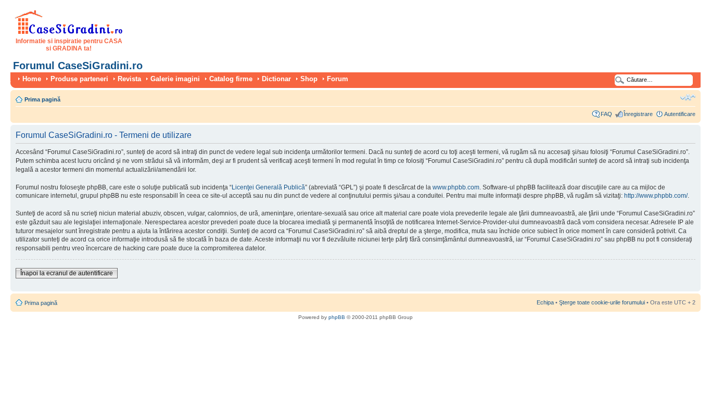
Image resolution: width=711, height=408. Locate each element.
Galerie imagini (175, 79)
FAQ (606, 114)
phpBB (336, 317)
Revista (129, 79)
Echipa (545, 302)
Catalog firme (230, 79)
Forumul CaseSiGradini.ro (78, 65)
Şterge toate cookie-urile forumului (602, 302)
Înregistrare (638, 114)
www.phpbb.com (456, 187)
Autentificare (679, 114)
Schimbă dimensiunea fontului (687, 97)
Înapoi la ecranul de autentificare (66, 273)
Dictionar (276, 79)
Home (31, 79)
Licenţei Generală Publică (268, 187)
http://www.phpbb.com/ (656, 195)
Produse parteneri (79, 79)
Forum (337, 79)
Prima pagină (42, 99)
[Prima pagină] (69, 32)
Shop (309, 79)
